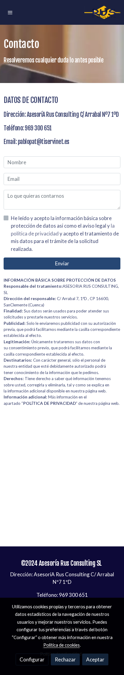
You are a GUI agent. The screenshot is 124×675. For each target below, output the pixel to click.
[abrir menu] (10, 12)
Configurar (32, 659)
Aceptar (95, 659)
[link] (102, 12)
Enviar (62, 263)
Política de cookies (61, 645)
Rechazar (65, 659)
